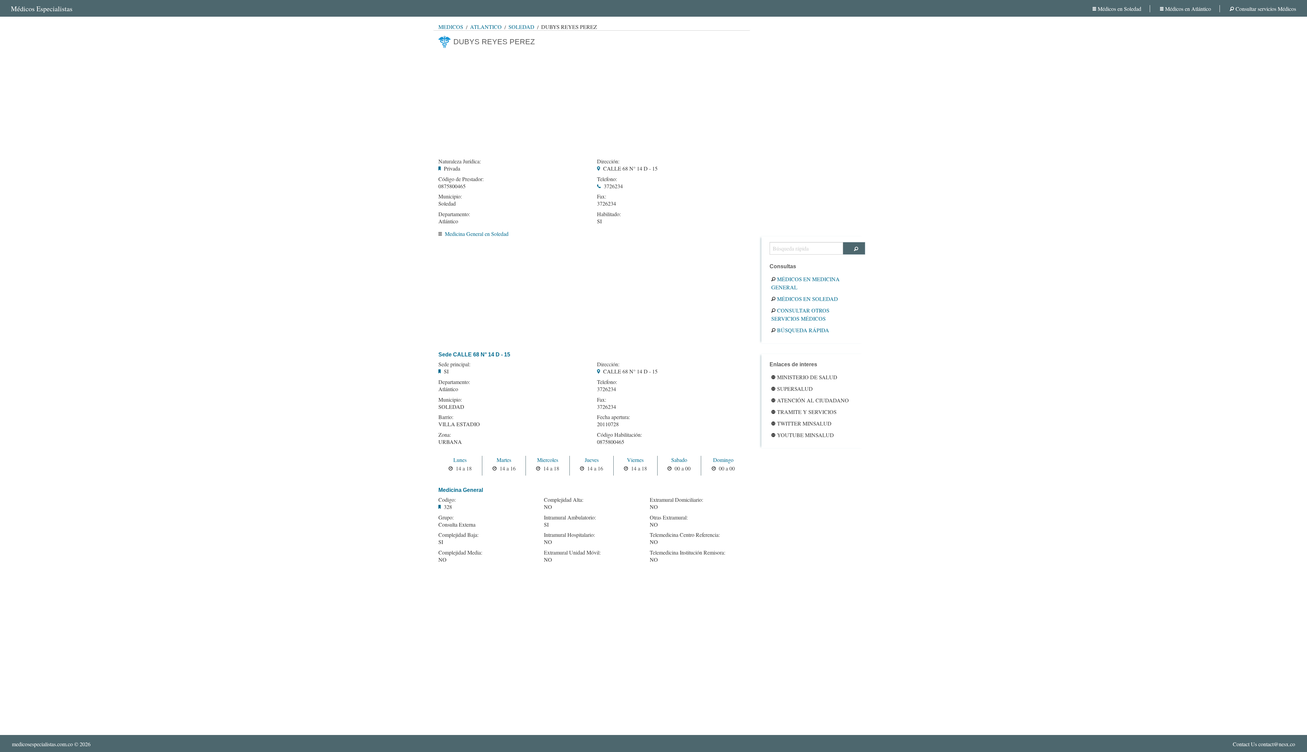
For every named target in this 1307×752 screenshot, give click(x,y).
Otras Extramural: (669, 517)
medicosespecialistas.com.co (42, 744)
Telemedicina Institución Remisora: (687, 552)
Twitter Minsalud (804, 423)
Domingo (723, 459)
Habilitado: (609, 214)
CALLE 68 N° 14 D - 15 (630, 168)
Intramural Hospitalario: (569, 535)
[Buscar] (854, 248)
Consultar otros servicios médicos (800, 314)
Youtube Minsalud (805, 434)
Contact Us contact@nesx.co (1264, 744)
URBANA (450, 441)
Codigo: (447, 499)
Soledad (521, 26)
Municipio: (450, 196)
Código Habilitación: (619, 434)
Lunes (460, 459)
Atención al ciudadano (813, 400)
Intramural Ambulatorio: (570, 517)
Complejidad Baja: (458, 535)
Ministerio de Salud (807, 377)
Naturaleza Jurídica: (459, 161)
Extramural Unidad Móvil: (572, 552)
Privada (452, 168)
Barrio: (445, 417)
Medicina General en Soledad (477, 233)
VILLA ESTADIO (459, 424)
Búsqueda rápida (803, 330)
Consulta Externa (456, 524)
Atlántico (486, 26)
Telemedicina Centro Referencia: (685, 535)
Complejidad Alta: (563, 499)
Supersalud (795, 388)
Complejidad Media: (460, 552)
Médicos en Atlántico (1188, 8)
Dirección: (608, 161)
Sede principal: (454, 364)
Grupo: (446, 517)
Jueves (592, 459)
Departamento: (454, 214)
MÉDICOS (450, 26)
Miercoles (547, 459)
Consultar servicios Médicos (1266, 8)
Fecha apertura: (613, 417)
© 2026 (51, 744)
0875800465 (452, 186)
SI (599, 221)
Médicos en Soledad (1119, 8)
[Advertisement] (591, 101)
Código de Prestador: (461, 179)
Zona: (444, 434)
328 (448, 506)
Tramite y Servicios (807, 411)
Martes (504, 459)
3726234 (613, 186)
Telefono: (607, 179)
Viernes (635, 459)
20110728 (608, 424)
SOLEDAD (451, 406)
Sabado (679, 459)
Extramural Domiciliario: (676, 499)
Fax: (601, 196)
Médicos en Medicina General (805, 283)
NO (442, 559)
